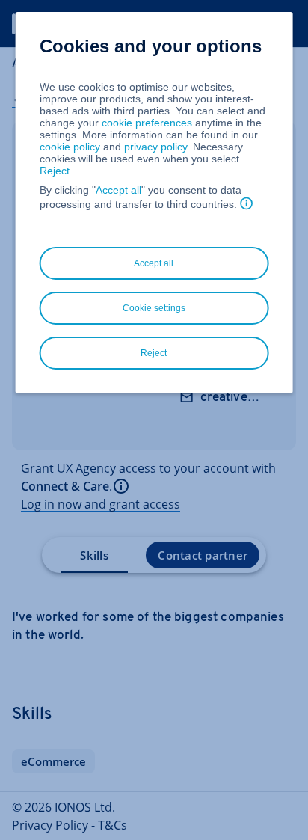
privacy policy (155, 147)
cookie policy (70, 147)
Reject (55, 171)
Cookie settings (154, 308)
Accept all (118, 190)
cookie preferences (147, 123)
